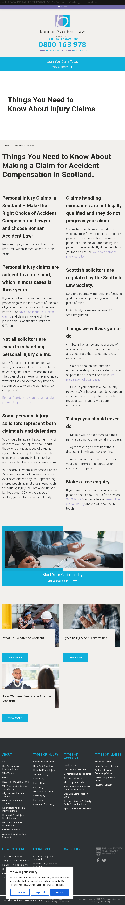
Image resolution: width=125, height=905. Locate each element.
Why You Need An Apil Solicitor (13, 795)
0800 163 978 (62, 44)
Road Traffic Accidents (75, 769)
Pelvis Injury (39, 795)
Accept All (59, 892)
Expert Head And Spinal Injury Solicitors (13, 809)
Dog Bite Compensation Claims (76, 795)
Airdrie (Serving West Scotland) (43, 858)
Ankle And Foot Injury (43, 804)
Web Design (95, 901)
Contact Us (72, 849)
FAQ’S (5, 761)
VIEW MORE (15, 657)
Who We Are (8, 773)
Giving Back (8, 777)
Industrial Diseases (104, 784)
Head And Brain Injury (44, 765)
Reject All (40, 892)
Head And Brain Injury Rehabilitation (13, 817)
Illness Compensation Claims (105, 779)
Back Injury (38, 778)
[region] (39, 883)
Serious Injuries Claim (43, 761)
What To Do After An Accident (12, 802)
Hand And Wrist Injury (44, 791)
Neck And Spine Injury (44, 770)
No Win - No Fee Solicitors (15, 864)
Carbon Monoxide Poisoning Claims (104, 772)
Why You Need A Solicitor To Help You (14, 787)
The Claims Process (12, 856)
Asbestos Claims (103, 761)
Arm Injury (38, 787)
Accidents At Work (73, 778)
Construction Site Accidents (77, 773)
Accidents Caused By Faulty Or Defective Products (77, 803)
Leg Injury (38, 799)
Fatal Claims (70, 765)
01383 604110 (80, 50)
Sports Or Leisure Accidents (77, 808)
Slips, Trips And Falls (74, 782)
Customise (20, 892)
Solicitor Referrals (11, 829)
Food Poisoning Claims (106, 765)
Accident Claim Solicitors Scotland (14, 835)
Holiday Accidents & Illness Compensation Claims (77, 788)
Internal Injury (40, 782)
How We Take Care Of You (15, 781)
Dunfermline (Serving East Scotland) (46, 865)
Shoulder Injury (40, 774)
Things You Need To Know (15, 860)
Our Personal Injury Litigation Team (11, 767)
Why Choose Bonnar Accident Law (12, 824)
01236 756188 (52, 50)
